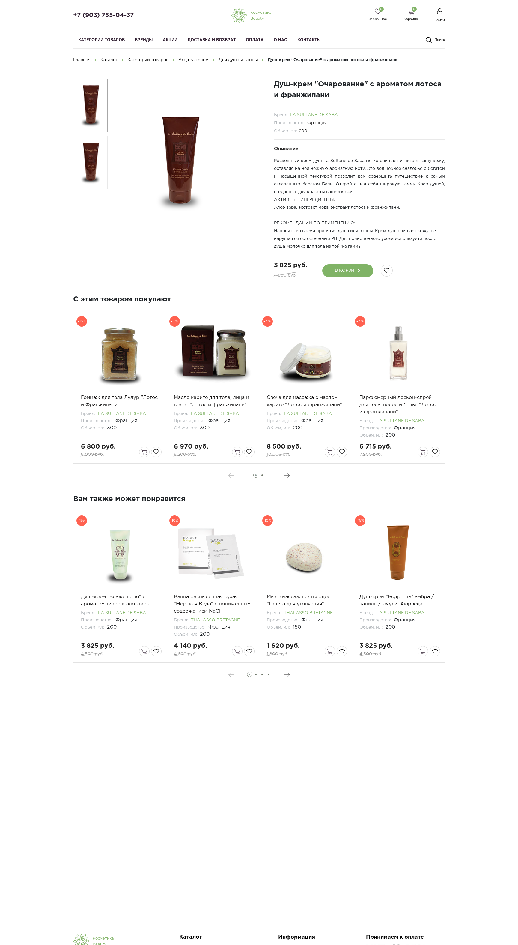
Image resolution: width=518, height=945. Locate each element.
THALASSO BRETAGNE (215, 620)
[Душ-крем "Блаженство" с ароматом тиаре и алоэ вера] (119, 552)
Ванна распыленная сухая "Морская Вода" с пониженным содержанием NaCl (212, 604)
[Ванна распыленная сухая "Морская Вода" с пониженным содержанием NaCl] (212, 552)
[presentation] (231, 475)
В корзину (348, 270)
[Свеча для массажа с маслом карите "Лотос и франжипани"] (305, 353)
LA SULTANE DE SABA (314, 115)
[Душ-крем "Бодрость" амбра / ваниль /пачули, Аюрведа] (398, 552)
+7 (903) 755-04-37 (103, 15)
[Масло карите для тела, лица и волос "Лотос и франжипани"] (212, 353)
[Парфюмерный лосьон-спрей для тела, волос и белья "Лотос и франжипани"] (398, 353)
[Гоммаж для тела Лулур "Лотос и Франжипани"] (119, 353)
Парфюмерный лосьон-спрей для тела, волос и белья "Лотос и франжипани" (397, 404)
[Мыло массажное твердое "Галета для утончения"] (305, 552)
